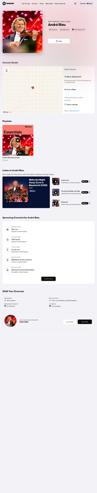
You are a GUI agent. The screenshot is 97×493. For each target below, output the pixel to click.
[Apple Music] (38, 191)
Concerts (35, 3)
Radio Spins (49, 3)
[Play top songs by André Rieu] (4, 51)
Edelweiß (64, 202)
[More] (89, 181)
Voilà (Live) (65, 180)
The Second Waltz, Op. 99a (70, 191)
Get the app (26, 3)
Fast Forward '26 (60, 3)
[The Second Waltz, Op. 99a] (56, 192)
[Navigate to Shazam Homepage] (8, 3)
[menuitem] (26, 3)
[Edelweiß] (56, 203)
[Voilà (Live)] (56, 181)
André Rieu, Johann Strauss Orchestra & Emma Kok (78, 183)
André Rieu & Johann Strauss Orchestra (74, 193)
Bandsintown (74, 111)
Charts (42, 3)
